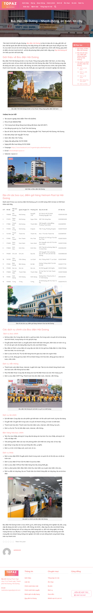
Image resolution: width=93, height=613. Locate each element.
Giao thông (41, 3)
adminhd (55, 27)
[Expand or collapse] (88, 45)
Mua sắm (51, 594)
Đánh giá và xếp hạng (32, 594)
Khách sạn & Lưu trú (55, 598)
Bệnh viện (34, 7)
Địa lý (33, 3)
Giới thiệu (25, 3)
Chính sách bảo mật (31, 586)
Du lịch (74, 3)
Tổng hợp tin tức (46, 7)
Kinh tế (59, 3)
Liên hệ (27, 582)
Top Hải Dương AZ (60, 50)
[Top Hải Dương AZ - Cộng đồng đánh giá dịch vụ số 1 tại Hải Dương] (10, 4)
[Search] (55, 7)
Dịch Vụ (81, 3)
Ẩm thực (67, 3)
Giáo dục (26, 7)
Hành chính (51, 3)
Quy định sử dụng (31, 598)
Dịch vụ (50, 590)
